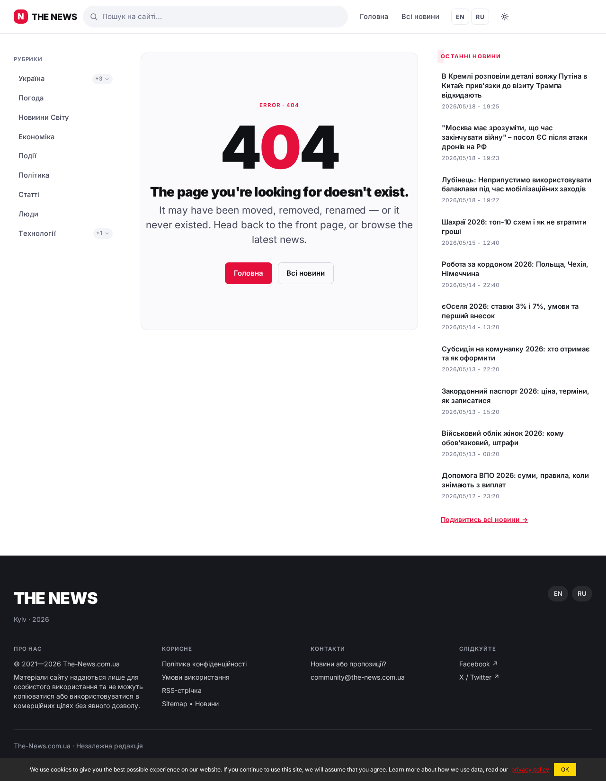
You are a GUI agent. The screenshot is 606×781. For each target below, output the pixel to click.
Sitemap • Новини (190, 704)
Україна (31, 78)
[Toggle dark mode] (504, 16)
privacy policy (530, 769)
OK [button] (565, 769)
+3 (98, 78)
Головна (374, 16)
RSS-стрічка (182, 690)
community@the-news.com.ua (358, 677)
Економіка (36, 137)
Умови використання (196, 677)
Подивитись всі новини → (484, 519)
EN (460, 16)
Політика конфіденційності (204, 664)
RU (480, 16)
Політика (33, 175)
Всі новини (420, 16)
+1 (99, 233)
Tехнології (37, 233)
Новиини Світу (43, 117)
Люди (28, 214)
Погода (31, 98)
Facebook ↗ (478, 664)
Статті (28, 194)
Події (27, 156)
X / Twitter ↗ (479, 677)
